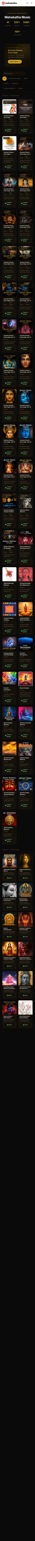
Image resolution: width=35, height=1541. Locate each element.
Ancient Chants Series (15, 78)
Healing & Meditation (9, 88)
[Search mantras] (27, 3)
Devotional (15, 83)
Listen (10, 878)
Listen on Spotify (9, 130)
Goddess (6, 83)
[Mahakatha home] (9, 3)
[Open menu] (31, 3)
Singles (20, 88)
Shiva (25, 78)
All (4, 78)
